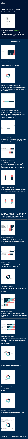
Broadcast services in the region (7, 363)
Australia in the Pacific (5, 262)
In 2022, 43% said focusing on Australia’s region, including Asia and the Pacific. (13, 140)
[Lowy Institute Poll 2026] (6, 3)
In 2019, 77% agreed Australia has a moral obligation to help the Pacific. (13, 265)
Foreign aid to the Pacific (6, 61)
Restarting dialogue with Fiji (6, 386)
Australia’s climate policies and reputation (9, 210)
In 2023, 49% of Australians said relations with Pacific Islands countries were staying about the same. (14, 89)
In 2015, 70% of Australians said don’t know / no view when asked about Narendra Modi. (14, 315)
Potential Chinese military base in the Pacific (10, 110)
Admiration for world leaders (6, 311)
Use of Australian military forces (7, 160)
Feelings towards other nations (7, 30)
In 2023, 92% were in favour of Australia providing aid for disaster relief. (13, 64)
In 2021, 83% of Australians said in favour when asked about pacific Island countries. (13, 190)
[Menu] (25, 2)
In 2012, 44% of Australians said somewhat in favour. (11, 366)
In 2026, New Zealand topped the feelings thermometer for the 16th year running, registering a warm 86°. (13, 34)
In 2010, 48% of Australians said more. (14, 436)
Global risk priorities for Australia (7, 336)
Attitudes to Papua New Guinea (7, 237)
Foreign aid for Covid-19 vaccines (7, 187)
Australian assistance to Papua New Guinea (11, 434)
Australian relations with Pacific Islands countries (11, 85)
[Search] (22, 2)
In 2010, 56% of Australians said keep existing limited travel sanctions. (12, 413)
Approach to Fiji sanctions (6, 410)
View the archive (17, 11)
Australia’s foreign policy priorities (8, 137)
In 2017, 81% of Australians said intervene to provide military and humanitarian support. (13, 290)
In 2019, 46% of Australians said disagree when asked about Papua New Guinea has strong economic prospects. (13, 241)
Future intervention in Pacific (7, 286)
